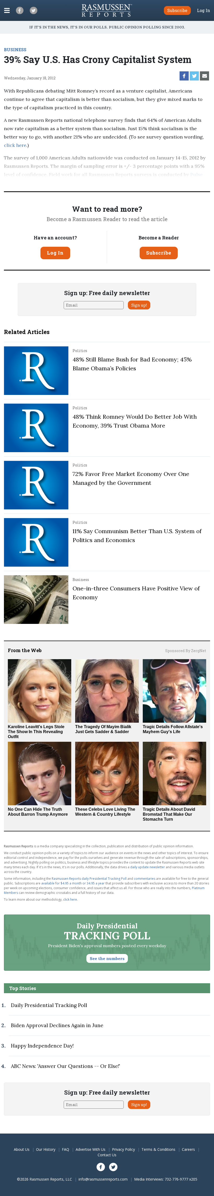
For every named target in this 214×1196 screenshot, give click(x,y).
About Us (21, 1149)
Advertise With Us (90, 1149)
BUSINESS (15, 49)
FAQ (65, 1149)
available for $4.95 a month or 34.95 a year (73, 883)
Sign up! (139, 305)
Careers (188, 1149)
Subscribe (158, 253)
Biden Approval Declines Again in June (57, 1025)
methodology (82, 183)
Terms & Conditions (158, 1149)
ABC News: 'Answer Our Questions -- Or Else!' (65, 1066)
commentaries (144, 878)
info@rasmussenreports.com (103, 1179)
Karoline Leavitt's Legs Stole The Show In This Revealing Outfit (36, 731)
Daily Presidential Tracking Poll (49, 1005)
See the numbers (107, 958)
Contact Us (107, 1154)
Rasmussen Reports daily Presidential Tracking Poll (89, 878)
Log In (203, 10)
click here (15, 145)
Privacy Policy (123, 1149)
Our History (45, 1149)
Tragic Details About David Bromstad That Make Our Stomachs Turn (169, 814)
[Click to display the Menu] (7, 10)
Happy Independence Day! (42, 1046)
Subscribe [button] (177, 10)
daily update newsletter (147, 867)
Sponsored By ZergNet (185, 650)
